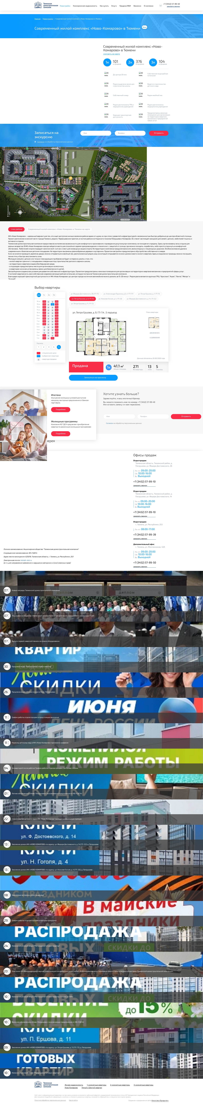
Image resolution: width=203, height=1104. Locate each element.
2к (49, 295)
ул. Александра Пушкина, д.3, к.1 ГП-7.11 (118, 294)
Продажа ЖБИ (125, 6)
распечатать (155, 333)
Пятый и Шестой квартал (92, 1087)
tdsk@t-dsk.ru (26, 560)
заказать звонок (173, 6)
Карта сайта (73, 1100)
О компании (148, 6)
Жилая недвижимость (74, 1085)
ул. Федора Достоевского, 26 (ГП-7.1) (85, 294)
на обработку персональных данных (55, 142)
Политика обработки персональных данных (50, 1100)
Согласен (40, 142)
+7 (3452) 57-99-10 (144, 481)
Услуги (114, 6)
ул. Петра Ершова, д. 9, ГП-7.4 (83, 299)
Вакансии (137, 6)
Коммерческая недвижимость (85, 6)
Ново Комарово (71, 1087)
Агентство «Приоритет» (160, 1100)
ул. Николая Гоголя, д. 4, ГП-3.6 (110, 299)
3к (54, 295)
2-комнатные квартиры (120, 1085)
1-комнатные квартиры (96, 1085)
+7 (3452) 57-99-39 (144, 534)
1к (44, 295)
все (38, 295)
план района (16, 229)
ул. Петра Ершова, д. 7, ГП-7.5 (149, 294)
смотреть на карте (111, 54)
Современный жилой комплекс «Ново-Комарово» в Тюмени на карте (59, 229)
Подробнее (61, 409)
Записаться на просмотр (95, 377)
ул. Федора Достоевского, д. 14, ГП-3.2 (141, 299)
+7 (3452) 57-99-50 (171, 4)
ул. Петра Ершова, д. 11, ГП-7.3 (82, 303)
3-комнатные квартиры (143, 1085)
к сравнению (155, 337)
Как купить (104, 6)
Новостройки (65, 6)
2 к (44, 301)
